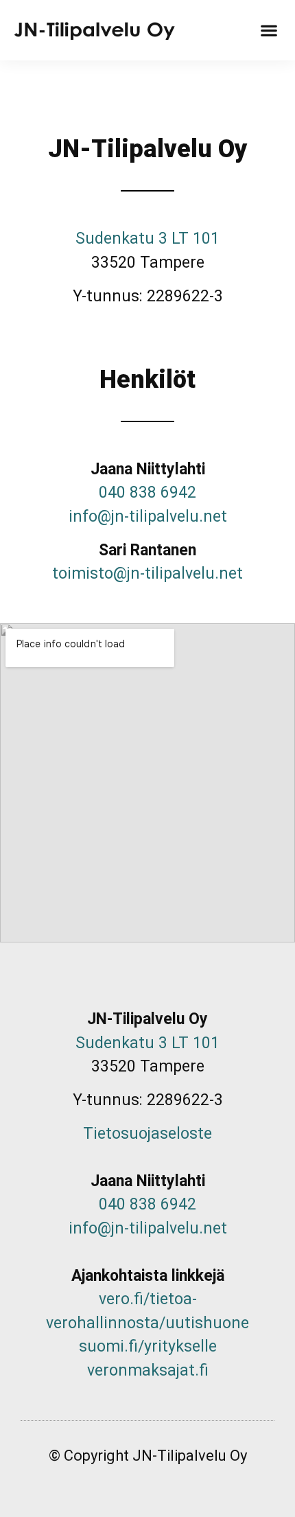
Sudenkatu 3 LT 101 (147, 238)
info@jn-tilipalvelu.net (148, 516)
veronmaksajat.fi (148, 1370)
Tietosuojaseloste (147, 1133)
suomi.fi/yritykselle (148, 1346)
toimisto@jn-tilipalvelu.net (147, 573)
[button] (268, 30)
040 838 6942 (147, 492)
